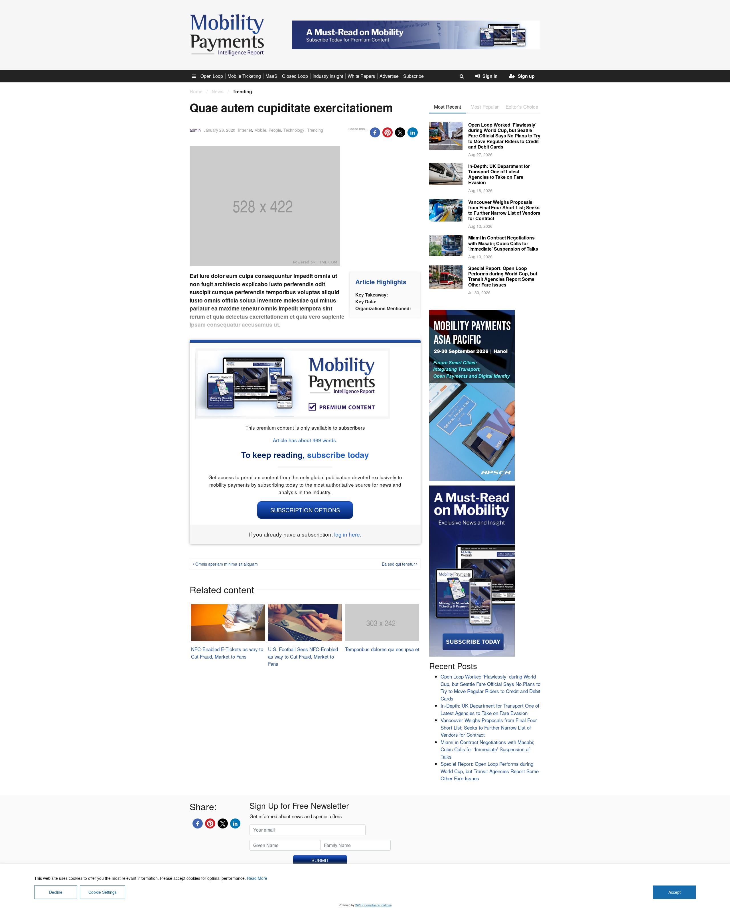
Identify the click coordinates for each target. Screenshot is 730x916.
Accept (674, 892)
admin (195, 130)
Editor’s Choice (522, 106)
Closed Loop (295, 76)
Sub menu (197, 76)
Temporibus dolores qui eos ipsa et (382, 649)
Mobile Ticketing (244, 76)
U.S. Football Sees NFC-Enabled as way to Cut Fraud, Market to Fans (303, 656)
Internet (245, 130)
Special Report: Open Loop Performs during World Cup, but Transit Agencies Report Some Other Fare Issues (502, 276)
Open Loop (211, 76)
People (275, 130)
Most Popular (485, 106)
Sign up (526, 76)
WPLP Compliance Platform (373, 905)
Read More (257, 878)
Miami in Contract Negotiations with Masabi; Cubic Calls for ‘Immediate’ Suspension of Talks (503, 243)
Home (196, 91)
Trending (315, 130)
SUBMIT (320, 860)
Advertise (389, 76)
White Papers (361, 76)
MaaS (271, 76)
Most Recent (447, 106)
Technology (293, 130)
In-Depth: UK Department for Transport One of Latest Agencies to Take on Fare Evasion (499, 174)
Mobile (260, 130)
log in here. (347, 534)
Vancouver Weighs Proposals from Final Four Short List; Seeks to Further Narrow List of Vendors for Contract (504, 210)
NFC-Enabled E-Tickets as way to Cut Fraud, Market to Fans (227, 652)
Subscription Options (305, 510)
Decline (55, 892)
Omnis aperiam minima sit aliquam (226, 564)
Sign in (490, 76)
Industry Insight (328, 76)
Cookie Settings (102, 892)
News (218, 91)
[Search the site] (462, 76)
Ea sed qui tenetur (399, 564)
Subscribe (413, 76)
